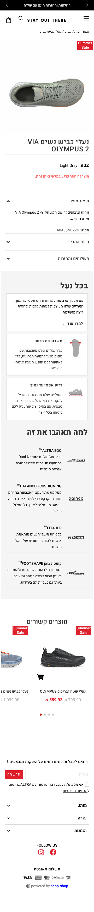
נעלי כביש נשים (50, 31)
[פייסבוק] (53, 852)
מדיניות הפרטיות (75, 791)
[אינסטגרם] (41, 852)
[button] (53, 715)
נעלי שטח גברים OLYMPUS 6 (63, 691)
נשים (68, 31)
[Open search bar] (21, 18)
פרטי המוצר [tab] (78, 242)
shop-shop (59, 886)
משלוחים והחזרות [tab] (73, 258)
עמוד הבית (81, 31)
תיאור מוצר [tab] (79, 201)
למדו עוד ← (72, 323)
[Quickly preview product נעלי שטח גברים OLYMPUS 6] (40, 677)
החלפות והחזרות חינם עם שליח (47, 5)
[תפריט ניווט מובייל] (86, 18)
